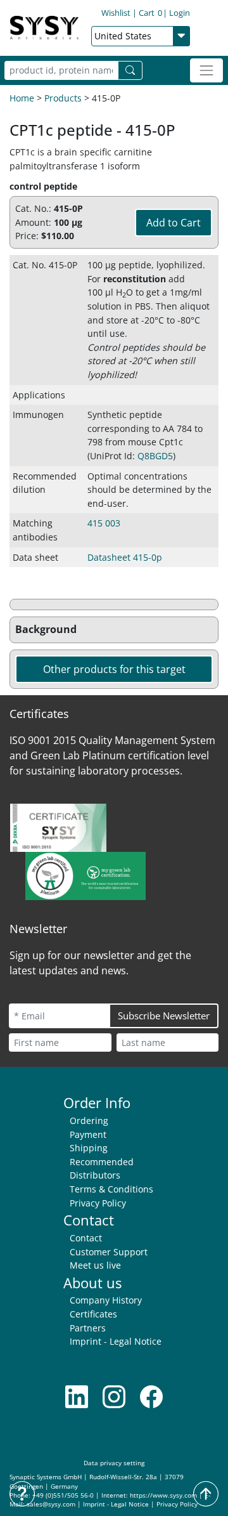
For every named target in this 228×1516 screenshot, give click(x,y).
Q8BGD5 (155, 456)
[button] (114, 629)
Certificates (93, 1314)
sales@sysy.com (51, 1504)
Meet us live (95, 1265)
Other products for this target (114, 669)
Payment (88, 1134)
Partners (88, 1328)
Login (179, 12)
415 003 (103, 523)
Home (22, 98)
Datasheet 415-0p (124, 557)
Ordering (89, 1120)
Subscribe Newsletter (164, 1015)
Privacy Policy (98, 1203)
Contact (86, 1238)
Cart (150, 12)
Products (63, 98)
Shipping (89, 1148)
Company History (106, 1300)
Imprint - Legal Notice (116, 1341)
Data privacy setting (114, 1463)
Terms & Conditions (111, 1189)
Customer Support (109, 1252)
